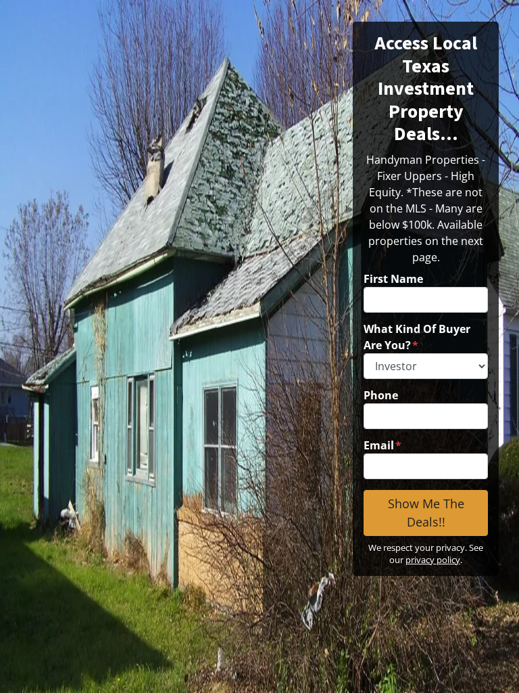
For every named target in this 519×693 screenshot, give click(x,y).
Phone (381, 395)
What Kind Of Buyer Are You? (417, 337)
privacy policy (432, 560)
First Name (393, 278)
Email (382, 445)
